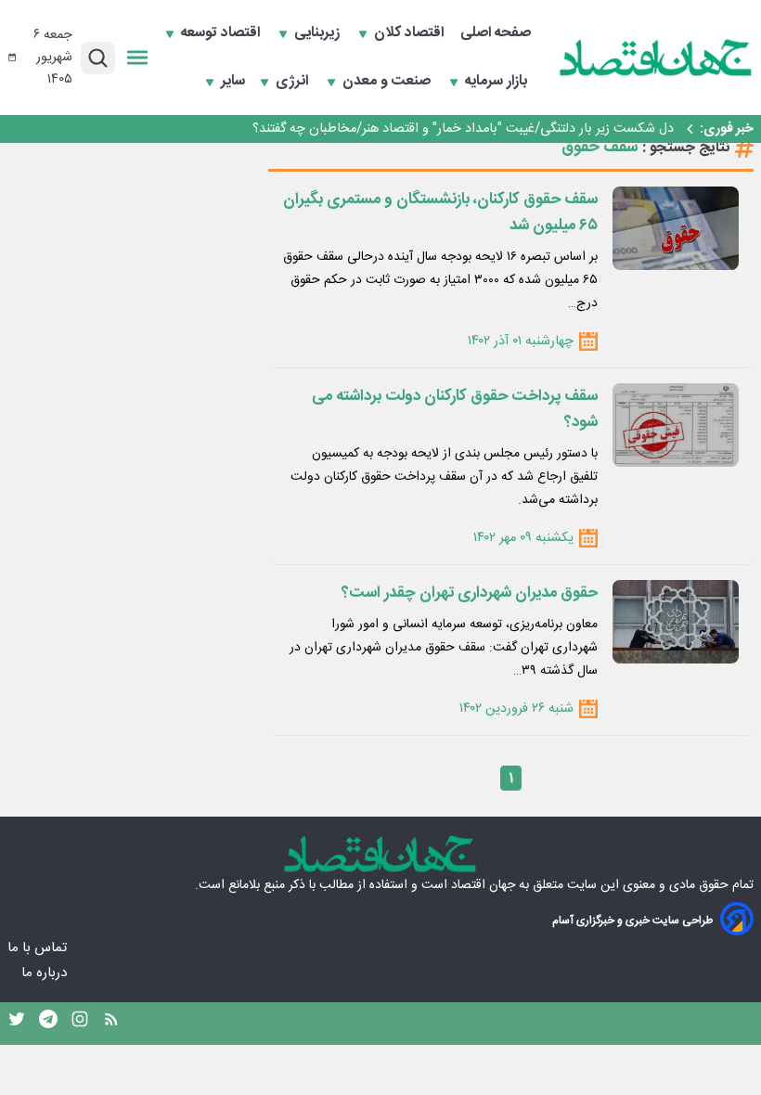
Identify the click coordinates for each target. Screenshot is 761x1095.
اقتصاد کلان (410, 33)
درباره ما (46, 973)
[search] (98, 58)
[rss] (111, 1023)
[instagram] (80, 1023)
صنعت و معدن (388, 82)
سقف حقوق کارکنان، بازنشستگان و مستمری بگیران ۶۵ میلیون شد (440, 212)
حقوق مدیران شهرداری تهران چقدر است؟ (470, 593)
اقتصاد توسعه (222, 33)
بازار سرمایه (498, 82)
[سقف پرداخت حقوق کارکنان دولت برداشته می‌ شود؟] (676, 425)
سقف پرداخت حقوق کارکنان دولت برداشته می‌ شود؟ (455, 409)
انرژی (294, 82)
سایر (233, 82)
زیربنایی (318, 33)
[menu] (137, 57)
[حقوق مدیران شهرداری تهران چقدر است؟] (676, 621)
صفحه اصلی (495, 33)
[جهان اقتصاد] (656, 57)
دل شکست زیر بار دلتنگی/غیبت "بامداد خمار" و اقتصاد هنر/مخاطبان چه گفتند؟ (463, 129)
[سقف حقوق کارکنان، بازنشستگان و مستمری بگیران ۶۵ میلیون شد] (676, 228)
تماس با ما (39, 948)
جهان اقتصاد (483, 885)
